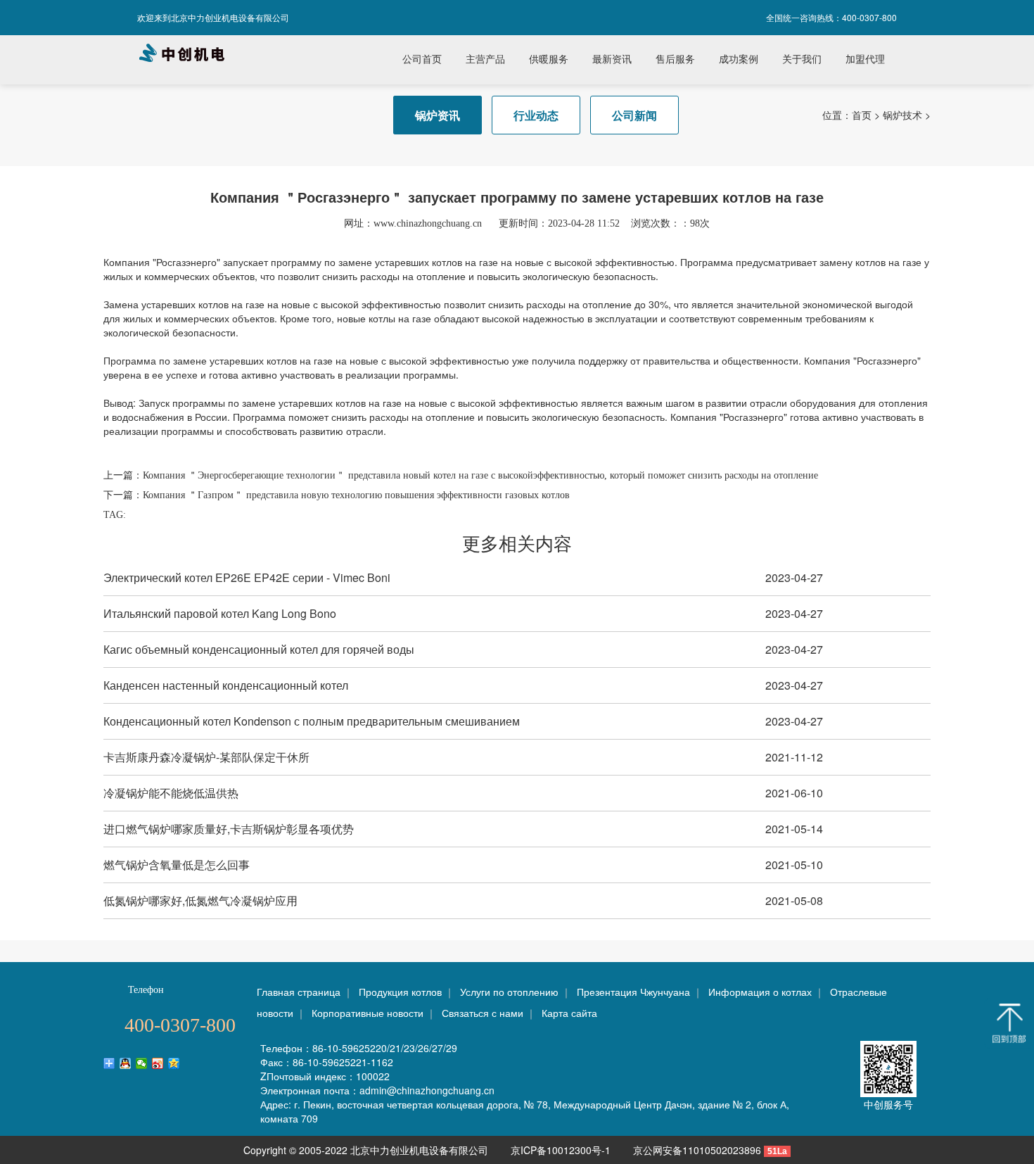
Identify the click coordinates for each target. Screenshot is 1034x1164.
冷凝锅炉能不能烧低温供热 (170, 793)
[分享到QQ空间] (174, 1063)
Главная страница (298, 992)
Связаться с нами (482, 1013)
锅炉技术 (902, 115)
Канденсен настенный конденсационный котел (225, 685)
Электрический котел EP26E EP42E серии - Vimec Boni (246, 577)
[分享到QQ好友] (126, 1063)
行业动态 (536, 115)
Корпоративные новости (367, 1013)
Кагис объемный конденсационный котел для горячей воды (258, 649)
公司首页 (422, 59)
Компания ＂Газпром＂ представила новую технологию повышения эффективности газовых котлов (356, 495)
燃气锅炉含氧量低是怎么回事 (176, 864)
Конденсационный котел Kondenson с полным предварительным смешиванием (311, 721)
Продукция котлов (400, 992)
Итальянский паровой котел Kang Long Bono (219, 613)
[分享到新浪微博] (158, 1063)
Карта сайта (569, 1013)
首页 (862, 115)
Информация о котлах (760, 992)
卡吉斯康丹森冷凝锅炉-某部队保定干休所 (206, 757)
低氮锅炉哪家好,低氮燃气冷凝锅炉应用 (200, 900)
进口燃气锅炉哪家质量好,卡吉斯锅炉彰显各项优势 (228, 829)
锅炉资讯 (437, 115)
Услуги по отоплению (509, 992)
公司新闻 (634, 115)
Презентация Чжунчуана (633, 992)
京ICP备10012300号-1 (562, 1150)
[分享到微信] (142, 1063)
